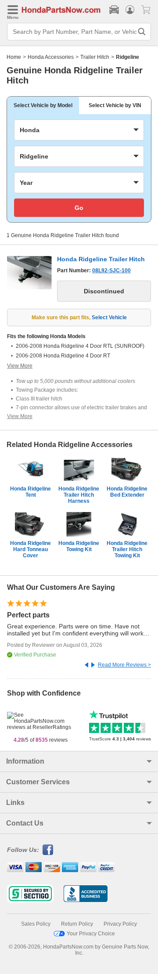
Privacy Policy (120, 924)
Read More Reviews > (124, 665)
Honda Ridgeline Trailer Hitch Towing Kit (127, 549)
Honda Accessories (51, 57)
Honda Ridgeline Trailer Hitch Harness (78, 495)
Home (14, 57)
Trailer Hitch (94, 57)
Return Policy (77, 924)
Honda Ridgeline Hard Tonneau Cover (30, 549)
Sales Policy (35, 924)
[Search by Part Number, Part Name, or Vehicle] (141, 31)
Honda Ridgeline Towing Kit (78, 546)
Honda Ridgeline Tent (30, 492)
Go (79, 207)
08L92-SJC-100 (111, 270)
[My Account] (130, 9)
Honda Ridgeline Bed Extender (127, 492)
